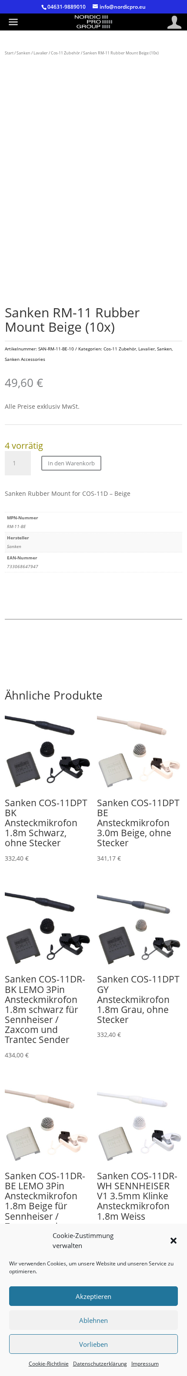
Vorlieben (93, 1344)
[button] (173, 1240)
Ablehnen (93, 1320)
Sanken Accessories (25, 359)
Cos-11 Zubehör (65, 53)
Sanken (23, 53)
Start (9, 53)
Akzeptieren (93, 1296)
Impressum (145, 1363)
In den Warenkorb (71, 463)
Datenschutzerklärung (100, 1363)
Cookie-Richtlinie (49, 1363)
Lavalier (40, 53)
